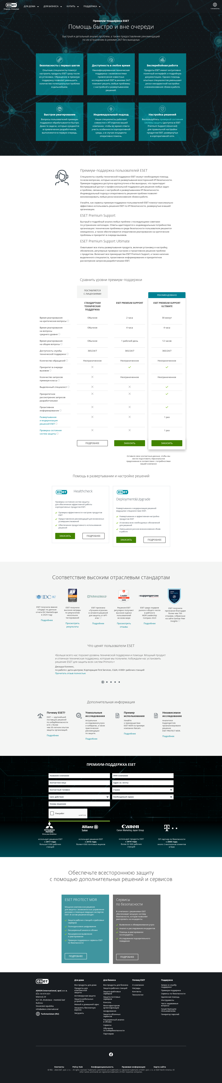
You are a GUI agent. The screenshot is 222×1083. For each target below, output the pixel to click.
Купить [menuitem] (71, 6)
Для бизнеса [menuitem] (51, 6)
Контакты (136, 991)
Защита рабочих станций (115, 988)
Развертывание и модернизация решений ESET (49, 420)
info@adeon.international (47, 1009)
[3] (111, 682)
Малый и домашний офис (86, 1004)
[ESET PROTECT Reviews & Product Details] (124, 604)
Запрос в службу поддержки (169, 986)
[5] (119, 682)
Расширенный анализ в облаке (113, 1020)
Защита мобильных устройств (83, 1000)
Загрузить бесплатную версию (85, 1008)
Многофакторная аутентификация (111, 1006)
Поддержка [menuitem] (91, 6)
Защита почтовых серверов (111, 998)
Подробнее (92, 443)
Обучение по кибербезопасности (114, 1029)
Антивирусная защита (84, 995)
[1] (102, 682)
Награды (136, 988)
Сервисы (107, 1025)
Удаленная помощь (170, 997)
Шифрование (109, 1011)
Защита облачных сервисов (112, 1015)
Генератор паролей (170, 1014)
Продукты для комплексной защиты (81, 990)
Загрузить (79, 1013)
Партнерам (108, 1033)
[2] (106, 682)
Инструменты (167, 1000)
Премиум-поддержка (171, 990)
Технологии (137, 994)
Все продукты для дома (85, 985)
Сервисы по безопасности (173, 993)
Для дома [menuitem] (30, 6)
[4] (115, 682)
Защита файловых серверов (112, 992)
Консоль (107, 1002)
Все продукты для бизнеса (115, 985)
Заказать (129, 443)
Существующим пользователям (168, 1010)
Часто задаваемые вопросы (169, 1004)
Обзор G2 (66, 674)
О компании (138, 985)
